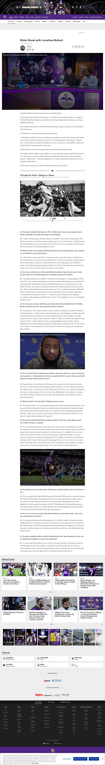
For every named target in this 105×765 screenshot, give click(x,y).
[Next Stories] (100, 637)
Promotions (99, 731)
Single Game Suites (73, 729)
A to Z (60, 709)
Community (99, 709)
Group (73, 717)
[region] (52, 759)
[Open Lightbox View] (52, 202)
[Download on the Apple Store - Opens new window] (46, 743)
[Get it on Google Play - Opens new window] (58, 744)
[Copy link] (82, 46)
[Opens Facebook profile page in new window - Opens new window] (28, 50)
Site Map (99, 734)
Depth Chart (5, 712)
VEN (33, 713)
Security (61, 730)
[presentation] (102, 592)
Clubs (74, 732)
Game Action (46, 717)
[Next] (64, 218)
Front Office (5, 728)
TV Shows (32, 727)
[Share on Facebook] (72, 47)
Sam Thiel (29, 46)
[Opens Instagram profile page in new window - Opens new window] (33, 50)
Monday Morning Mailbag (19, 715)
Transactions (5, 719)
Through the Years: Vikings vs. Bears (37, 175)
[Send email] (79, 47)
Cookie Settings (67, 758)
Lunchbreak (19, 719)
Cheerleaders (46, 720)
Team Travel (46, 727)
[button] (52, 81)
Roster (5, 709)
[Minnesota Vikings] (52, 751)
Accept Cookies (94, 758)
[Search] (72, 17)
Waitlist (73, 720)
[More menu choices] (50, 17)
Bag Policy (60, 712)
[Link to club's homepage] (5, 17)
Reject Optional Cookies (80, 758)
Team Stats (5, 721)
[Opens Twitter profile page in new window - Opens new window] (30, 50)
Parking (61, 719)
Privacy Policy (35, 763)
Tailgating (61, 732)
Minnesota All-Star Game (86, 723)
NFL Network (32, 724)
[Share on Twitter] (76, 47)
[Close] (102, 759)
